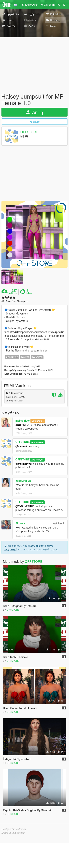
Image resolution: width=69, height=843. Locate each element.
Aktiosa (20, 523)
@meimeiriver (23, 446)
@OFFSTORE (23, 425)
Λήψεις (13, 293)
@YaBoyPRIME (24, 506)
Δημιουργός (37, 442)
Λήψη (37, 112)
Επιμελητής (37, 420)
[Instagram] (22, 136)
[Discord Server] (27, 136)
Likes (29, 293)
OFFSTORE (29, 131)
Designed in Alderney (13, 829)
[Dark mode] (58, 4)
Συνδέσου (37, 545)
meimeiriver (22, 420)
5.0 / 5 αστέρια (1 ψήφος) (14, 301)
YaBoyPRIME (23, 480)
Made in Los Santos (13, 832)
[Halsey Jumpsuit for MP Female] (34, 234)
